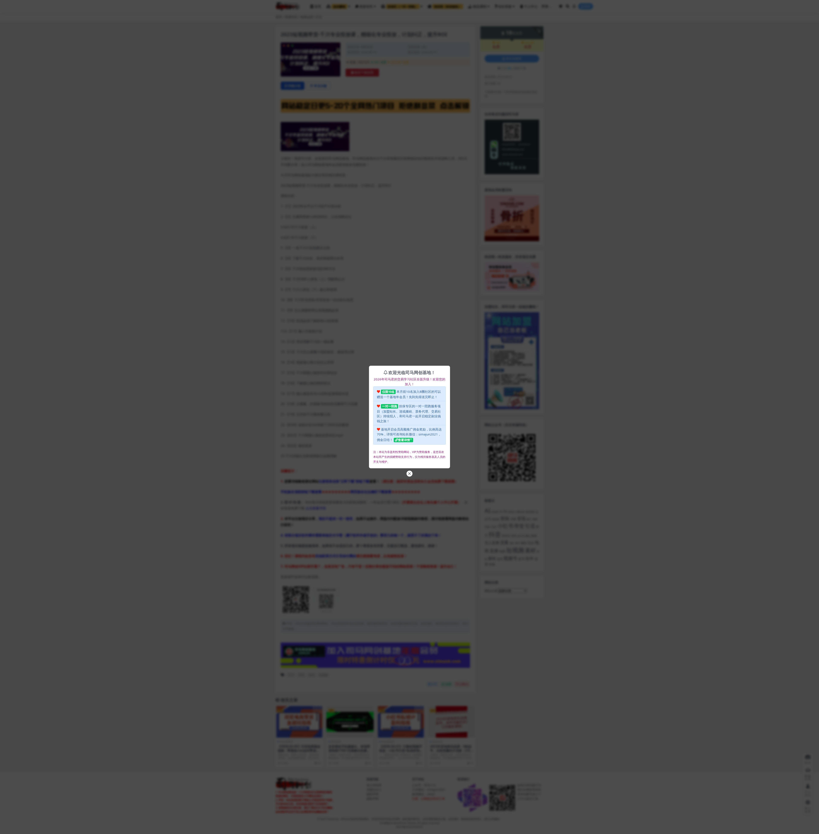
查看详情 (404, 440)
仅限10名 (388, 392)
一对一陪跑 (389, 406)
